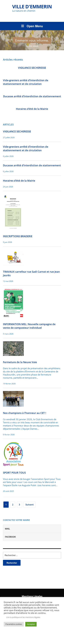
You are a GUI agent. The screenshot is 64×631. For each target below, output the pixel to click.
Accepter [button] (31, 624)
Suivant (29, 504)
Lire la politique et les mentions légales (23, 617)
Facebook (10, 536)
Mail (7, 528)
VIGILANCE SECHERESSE (32, 67)
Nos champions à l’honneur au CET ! (24, 413)
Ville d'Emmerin (32, 6)
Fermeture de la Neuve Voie (20, 362)
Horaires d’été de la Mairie (32, 108)
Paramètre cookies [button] (14, 624)
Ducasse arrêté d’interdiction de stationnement (32, 96)
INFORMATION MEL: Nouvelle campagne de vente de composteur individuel (29, 325)
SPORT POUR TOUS (14, 472)
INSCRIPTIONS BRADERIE (17, 236)
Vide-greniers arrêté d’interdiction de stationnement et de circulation (25, 82)
